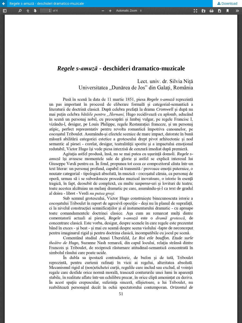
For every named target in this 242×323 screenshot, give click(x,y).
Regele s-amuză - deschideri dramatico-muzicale (46, 3)
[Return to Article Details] (3, 3)
